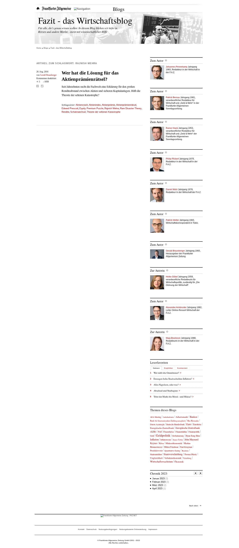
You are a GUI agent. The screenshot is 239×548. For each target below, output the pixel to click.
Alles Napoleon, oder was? (166, 384)
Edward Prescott (70, 108)
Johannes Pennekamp (176, 67)
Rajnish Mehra (111, 108)
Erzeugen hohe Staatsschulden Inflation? (173, 378)
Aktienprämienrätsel (126, 105)
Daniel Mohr (172, 189)
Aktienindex (95, 105)
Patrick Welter (172, 220)
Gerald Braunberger (48, 75)
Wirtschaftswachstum (161, 461)
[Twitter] (42, 86)
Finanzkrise (168, 431)
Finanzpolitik (194, 431)
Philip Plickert (172, 159)
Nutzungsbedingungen (108, 529)
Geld (152, 435)
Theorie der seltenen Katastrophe (103, 112)
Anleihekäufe (168, 417)
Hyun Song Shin (193, 435)
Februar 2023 (160, 482)
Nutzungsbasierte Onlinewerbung (132, 529)
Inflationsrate (165, 439)
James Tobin (178, 439)
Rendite (65, 112)
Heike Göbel (172, 276)
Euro (188, 424)
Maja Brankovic (173, 338)
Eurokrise (197, 424)
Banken (193, 416)
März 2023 (159, 485)
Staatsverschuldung (173, 454)
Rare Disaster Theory (131, 108)
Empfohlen (168, 368)
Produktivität (156, 450)
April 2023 (159, 488)
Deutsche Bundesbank (175, 424)
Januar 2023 (160, 478)
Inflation (154, 439)
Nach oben (193, 506)
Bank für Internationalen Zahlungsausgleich (168, 420)
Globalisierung (178, 435)
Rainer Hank (172, 128)
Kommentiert (182, 368)
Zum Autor (156, 61)
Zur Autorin (157, 270)
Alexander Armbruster (176, 307)
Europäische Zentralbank (162, 428)
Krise (161, 443)
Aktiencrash (82, 105)
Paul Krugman (186, 446)
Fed (160, 431)
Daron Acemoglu (157, 424)
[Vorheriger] (196, 474)
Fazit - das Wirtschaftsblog (85, 20)
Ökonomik (179, 461)
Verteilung (187, 458)
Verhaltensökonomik (172, 458)
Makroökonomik (174, 443)
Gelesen (156, 368)
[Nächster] (201, 474)
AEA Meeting (155, 417)
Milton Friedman (171, 446)
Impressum (152, 529)
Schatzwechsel (78, 112)
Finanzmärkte (181, 431)
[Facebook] (37, 86)
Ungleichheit (156, 457)
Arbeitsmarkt (182, 416)
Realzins (185, 450)
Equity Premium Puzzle (91, 108)
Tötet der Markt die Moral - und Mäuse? (172, 396)
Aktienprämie (108, 105)
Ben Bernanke (193, 420)
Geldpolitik (163, 435)
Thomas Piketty (190, 454)
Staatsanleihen (156, 454)
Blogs (118, 9)
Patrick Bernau (173, 97)
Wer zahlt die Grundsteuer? (166, 372)
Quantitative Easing (172, 450)
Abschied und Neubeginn (166, 390)
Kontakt (81, 529)
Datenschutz (91, 529)
